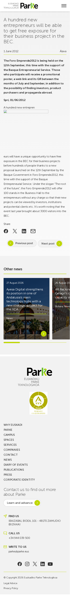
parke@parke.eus (19, 551)
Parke (8, 429)
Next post (48, 243)
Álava (63, 51)
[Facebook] (19, 564)
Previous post (24, 243)
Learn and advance (20, 502)
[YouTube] (50, 564)
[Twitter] (35, 564)
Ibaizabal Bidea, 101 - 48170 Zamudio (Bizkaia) (35, 522)
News (9, 318)
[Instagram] (27, 564)
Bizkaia (59, 306)
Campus (9, 434)
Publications (14, 469)
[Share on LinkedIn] (24, 231)
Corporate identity (19, 479)
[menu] (63, 5)
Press (8, 474)
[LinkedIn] (42, 564)
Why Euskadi (13, 424)
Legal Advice (10, 583)
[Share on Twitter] (15, 231)
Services (10, 444)
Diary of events (16, 464)
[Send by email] (33, 231)
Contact (11, 454)
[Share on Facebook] (6, 231)
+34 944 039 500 (19, 538)
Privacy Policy (11, 588)
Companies (12, 449)
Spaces (9, 439)
